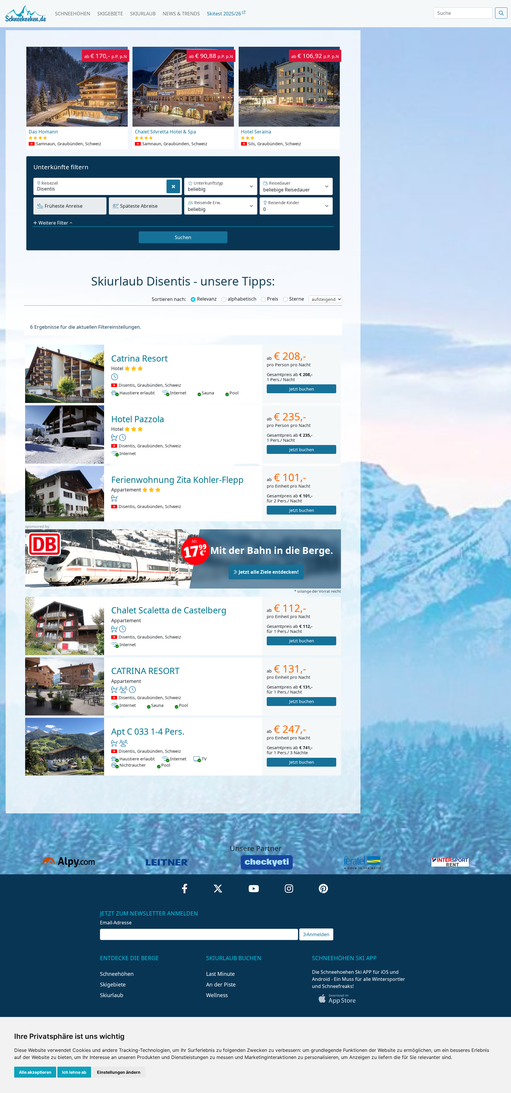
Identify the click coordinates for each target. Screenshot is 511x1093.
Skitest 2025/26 (224, 13)
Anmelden (318, 934)
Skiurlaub (143, 13)
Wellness (217, 995)
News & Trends (181, 13)
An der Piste (221, 984)
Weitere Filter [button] (53, 223)
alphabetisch (242, 299)
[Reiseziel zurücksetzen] (173, 186)
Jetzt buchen (301, 389)
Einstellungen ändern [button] (118, 1072)
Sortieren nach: (169, 299)
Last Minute (220, 973)
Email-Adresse (116, 922)
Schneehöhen (72, 13)
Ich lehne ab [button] (74, 1072)
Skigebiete (110, 13)
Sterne (296, 299)
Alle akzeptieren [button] (35, 1072)
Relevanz (207, 299)
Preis (272, 299)
